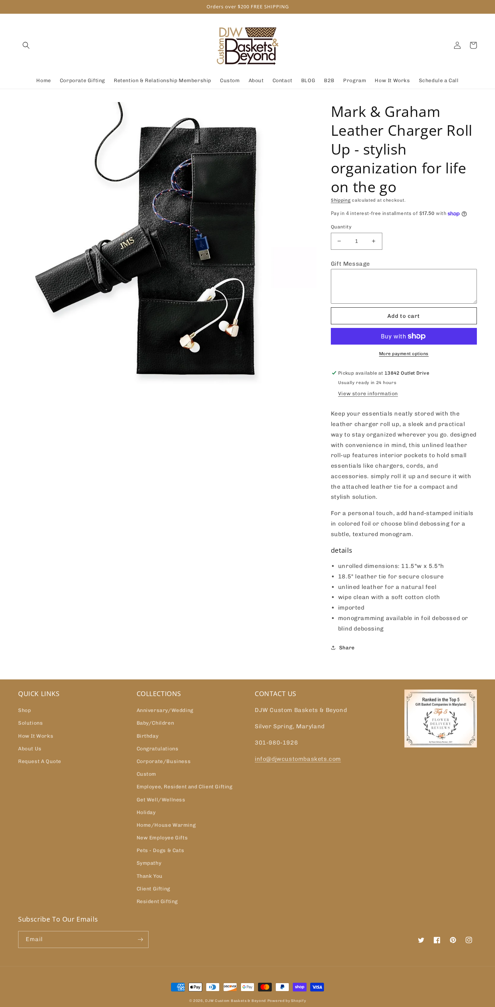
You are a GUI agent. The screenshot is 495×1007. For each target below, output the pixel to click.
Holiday (146, 812)
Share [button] (347, 648)
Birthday (148, 736)
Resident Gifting (157, 901)
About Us (30, 749)
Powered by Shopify (286, 1001)
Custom (147, 774)
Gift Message (350, 263)
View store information (368, 394)
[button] (26, 45)
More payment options (404, 353)
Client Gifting (153, 889)
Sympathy (149, 863)
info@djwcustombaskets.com (298, 758)
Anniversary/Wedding (165, 710)
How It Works (35, 736)
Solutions (30, 723)
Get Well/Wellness (161, 800)
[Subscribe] (140, 939)
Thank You (150, 876)
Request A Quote (39, 761)
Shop (24, 710)
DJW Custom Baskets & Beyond (235, 1001)
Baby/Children (155, 723)
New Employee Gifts (162, 838)
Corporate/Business (164, 761)
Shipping (341, 200)
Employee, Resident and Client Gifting (185, 787)
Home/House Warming (166, 825)
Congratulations (158, 749)
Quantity (341, 226)
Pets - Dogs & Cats (160, 850)
